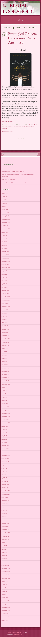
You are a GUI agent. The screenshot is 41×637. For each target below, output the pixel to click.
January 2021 (5, 410)
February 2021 (5, 406)
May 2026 (4, 203)
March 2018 (5, 520)
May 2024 (4, 280)
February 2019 (5, 484)
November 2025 (6, 222)
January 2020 (5, 448)
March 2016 (5, 597)
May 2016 (4, 591)
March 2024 (5, 287)
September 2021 (6, 384)
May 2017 (4, 552)
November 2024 (6, 261)
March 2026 (5, 209)
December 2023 (6, 296)
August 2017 (5, 542)
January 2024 (5, 293)
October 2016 (5, 575)
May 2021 (4, 397)
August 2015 (5, 620)
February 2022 (5, 368)
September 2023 (6, 306)
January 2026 (5, 216)
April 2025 (4, 245)
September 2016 (6, 578)
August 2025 (5, 232)
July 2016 (4, 584)
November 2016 (6, 571)
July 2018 (4, 507)
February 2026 (5, 212)
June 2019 (4, 471)
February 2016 (5, 600)
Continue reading (8, 121)
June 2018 (4, 510)
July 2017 (4, 546)
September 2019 (6, 461)
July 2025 (4, 235)
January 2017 (5, 565)
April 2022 (4, 361)
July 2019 (4, 468)
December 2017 (6, 529)
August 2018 (5, 503)
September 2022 (6, 345)
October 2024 (5, 264)
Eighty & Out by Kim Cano (8, 179)
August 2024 (5, 271)
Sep (3, 33)
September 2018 (6, 500)
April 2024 (4, 284)
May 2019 (4, 474)
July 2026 (4, 196)
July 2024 (4, 274)
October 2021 (5, 381)
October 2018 (5, 497)
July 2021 (4, 390)
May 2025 (4, 241)
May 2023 (4, 319)
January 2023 (5, 332)
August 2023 (5, 309)
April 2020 (4, 439)
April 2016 (4, 594)
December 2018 (6, 491)
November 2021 (6, 377)
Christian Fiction (33, 124)
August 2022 (5, 348)
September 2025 (6, 229)
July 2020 (4, 429)
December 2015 (6, 607)
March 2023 (5, 326)
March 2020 (5, 442)
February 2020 (5, 445)
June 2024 (4, 277)
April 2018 (4, 516)
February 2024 (5, 290)
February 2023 (5, 329)
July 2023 (4, 313)
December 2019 (6, 452)
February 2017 (5, 562)
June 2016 (4, 588)
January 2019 (5, 487)
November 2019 (6, 455)
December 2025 (6, 219)
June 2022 (4, 355)
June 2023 (4, 316)
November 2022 (6, 339)
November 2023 (6, 300)
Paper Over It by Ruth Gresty (9, 168)
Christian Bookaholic (18, 9)
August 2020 (5, 426)
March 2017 (5, 558)
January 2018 (5, 526)
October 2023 (5, 303)
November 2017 (6, 533)
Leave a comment (7, 131)
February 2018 (5, 523)
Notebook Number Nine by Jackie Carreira (13, 171)
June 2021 (4, 394)
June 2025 (4, 238)
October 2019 (5, 458)
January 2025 (5, 254)
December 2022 (6, 335)
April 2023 (4, 322)
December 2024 (6, 258)
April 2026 (4, 206)
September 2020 (6, 423)
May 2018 (4, 513)
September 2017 (6, 539)
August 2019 (5, 465)
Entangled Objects (20, 126)
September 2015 (6, 617)
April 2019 (4, 478)
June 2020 (4, 432)
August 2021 (5, 387)
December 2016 (6, 568)
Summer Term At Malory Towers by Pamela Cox (14, 183)
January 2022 (5, 371)
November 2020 (6, 416)
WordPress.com (18, 634)
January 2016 (5, 604)
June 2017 (4, 549)
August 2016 (5, 581)
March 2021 (5, 403)
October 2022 (5, 342)
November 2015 (6, 610)
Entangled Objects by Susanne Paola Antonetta (22, 38)
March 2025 (5, 248)
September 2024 (6, 267)
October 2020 (5, 419)
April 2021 (4, 400)
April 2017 (4, 555)
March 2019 (5, 481)
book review (12, 126)
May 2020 (4, 436)
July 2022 (4, 351)
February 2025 (5, 251)
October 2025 (5, 225)
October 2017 (5, 536)
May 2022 (4, 358)
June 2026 (4, 199)
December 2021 (6, 374)
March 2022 (5, 364)
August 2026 (5, 193)
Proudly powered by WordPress (15, 632)
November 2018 (6, 494)
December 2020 (6, 413)
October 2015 (5, 613)
